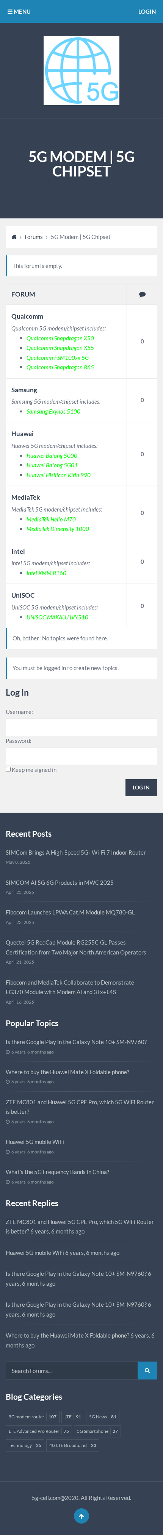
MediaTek (25, 497)
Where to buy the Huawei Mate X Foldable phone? (67, 1071)
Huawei (22, 434)
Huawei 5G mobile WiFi (35, 1141)
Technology (25, 1445)
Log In (141, 787)
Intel (18, 551)
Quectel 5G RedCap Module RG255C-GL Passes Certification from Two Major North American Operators (76, 947)
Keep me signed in (34, 769)
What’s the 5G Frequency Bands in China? (57, 1171)
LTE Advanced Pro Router (39, 1431)
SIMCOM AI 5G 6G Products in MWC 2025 (60, 882)
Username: (19, 711)
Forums (34, 236)
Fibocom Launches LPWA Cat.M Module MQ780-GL (70, 912)
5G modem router (32, 1417)
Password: (18, 740)
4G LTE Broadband (72, 1445)
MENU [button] (22, 11)
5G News (102, 1417)
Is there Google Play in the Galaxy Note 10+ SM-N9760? (76, 1041)
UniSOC (22, 595)
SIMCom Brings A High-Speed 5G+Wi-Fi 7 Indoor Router (76, 852)
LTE (72, 1417)
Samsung (24, 390)
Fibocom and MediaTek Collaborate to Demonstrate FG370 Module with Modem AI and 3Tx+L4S (70, 987)
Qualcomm (27, 316)
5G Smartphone (97, 1431)
